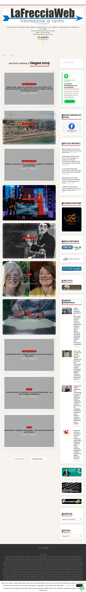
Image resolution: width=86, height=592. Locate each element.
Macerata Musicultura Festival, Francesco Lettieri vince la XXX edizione (29, 203)
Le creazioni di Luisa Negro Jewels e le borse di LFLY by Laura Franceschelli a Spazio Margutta (71, 170)
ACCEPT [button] (79, 585)
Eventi (29, 427)
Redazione (24, 93)
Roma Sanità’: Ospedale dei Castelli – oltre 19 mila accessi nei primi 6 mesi (29, 431)
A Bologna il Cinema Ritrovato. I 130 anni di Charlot (29, 241)
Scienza (29, 274)
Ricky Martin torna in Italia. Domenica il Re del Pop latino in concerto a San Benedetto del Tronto (71, 180)
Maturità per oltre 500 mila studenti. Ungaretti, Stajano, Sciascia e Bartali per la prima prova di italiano (29, 317)
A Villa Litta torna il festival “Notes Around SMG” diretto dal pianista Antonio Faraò (71, 188)
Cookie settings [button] (69, 585)
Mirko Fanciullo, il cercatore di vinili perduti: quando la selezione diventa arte (71, 150)
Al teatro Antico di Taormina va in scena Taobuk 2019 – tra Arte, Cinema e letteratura (29, 393)
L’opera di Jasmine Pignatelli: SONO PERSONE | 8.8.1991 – (29, 127)
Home (4, 55)
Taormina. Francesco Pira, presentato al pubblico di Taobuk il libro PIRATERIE (29, 165)
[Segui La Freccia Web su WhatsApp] (82, 588)
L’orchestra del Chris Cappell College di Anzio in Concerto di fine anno (29, 355)
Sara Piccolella (24, 320)
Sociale (29, 313)
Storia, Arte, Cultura (29, 84)
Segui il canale (70, 101)
